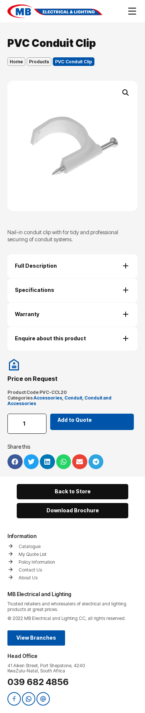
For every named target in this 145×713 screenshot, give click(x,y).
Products (39, 61)
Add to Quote (75, 420)
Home (16, 61)
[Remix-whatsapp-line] (28, 699)
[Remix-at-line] (43, 699)
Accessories (47, 398)
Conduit (73, 398)
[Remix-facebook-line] (14, 699)
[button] (125, 92)
